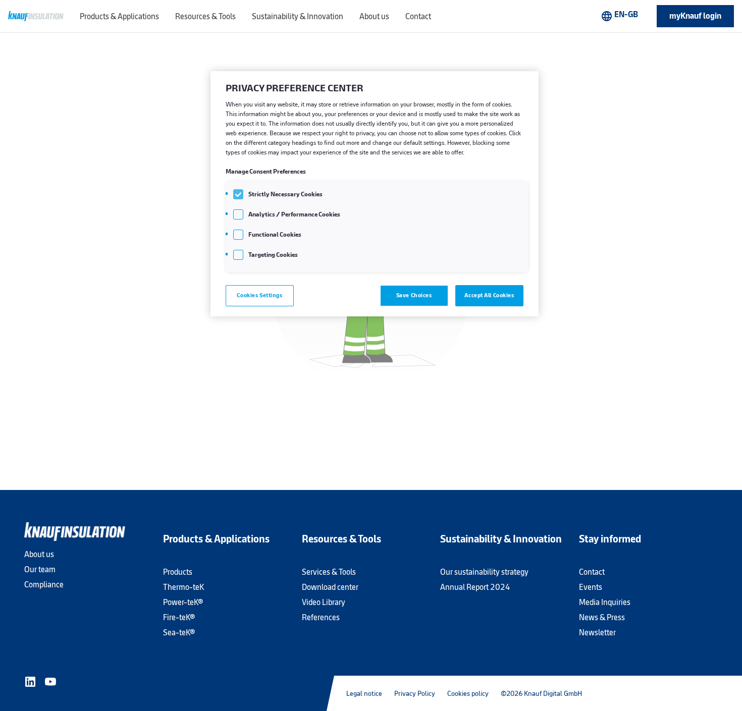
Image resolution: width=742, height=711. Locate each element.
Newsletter (597, 632)
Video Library (323, 602)
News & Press (602, 617)
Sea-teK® (179, 632)
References (321, 617)
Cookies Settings (259, 295)
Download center (330, 587)
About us (39, 554)
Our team (40, 569)
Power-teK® (183, 602)
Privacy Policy (414, 693)
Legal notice (364, 693)
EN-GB (619, 15)
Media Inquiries (604, 602)
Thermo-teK (183, 587)
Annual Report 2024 (475, 587)
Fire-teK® (179, 617)
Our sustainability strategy (484, 572)
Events (590, 587)
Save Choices (414, 295)
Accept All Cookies (489, 295)
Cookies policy (468, 693)
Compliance (44, 584)
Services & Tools (329, 572)
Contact (592, 572)
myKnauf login (695, 16)
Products (177, 572)
